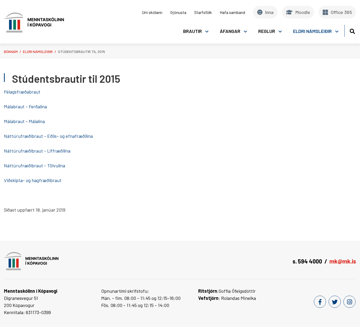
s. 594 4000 (307, 261)
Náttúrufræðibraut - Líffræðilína (37, 151)
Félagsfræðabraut (22, 92)
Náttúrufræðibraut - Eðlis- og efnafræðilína (48, 136)
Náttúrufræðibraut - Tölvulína (34, 165)
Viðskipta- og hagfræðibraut (33, 180)
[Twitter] (335, 302)
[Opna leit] (352, 30)
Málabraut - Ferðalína (25, 106)
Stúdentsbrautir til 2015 (81, 51)
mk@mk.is (342, 261)
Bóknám (11, 51)
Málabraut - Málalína (24, 121)
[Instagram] (349, 302)
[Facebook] (320, 302)
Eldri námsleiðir (38, 51)
